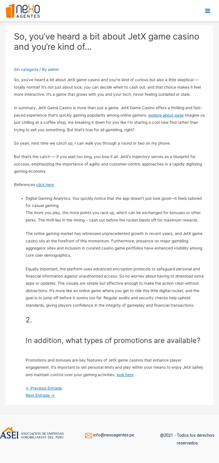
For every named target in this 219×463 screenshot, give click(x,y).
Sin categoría (26, 69)
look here (125, 374)
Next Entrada (40, 395)
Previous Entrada (44, 388)
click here (45, 184)
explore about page (166, 115)
